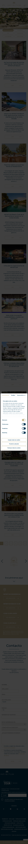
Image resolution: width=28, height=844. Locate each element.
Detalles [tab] (13, 395)
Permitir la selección (14, 443)
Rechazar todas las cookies (14, 447)
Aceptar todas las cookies (14, 439)
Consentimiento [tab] (5, 395)
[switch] (24, 424)
